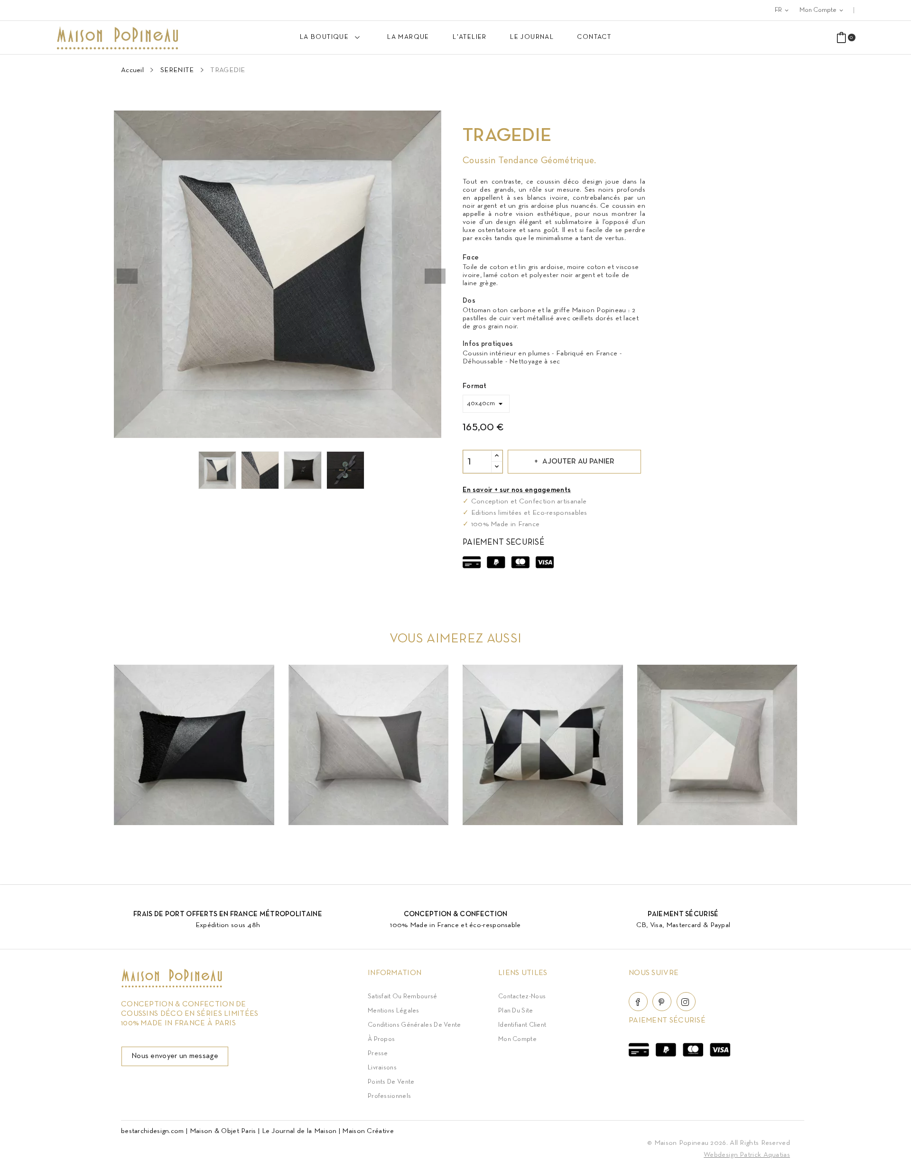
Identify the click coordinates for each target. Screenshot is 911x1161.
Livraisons (382, 1068)
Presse (378, 1053)
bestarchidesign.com (152, 1131)
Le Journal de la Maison (299, 1131)
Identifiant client (522, 1025)
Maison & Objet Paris (223, 1131)
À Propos (381, 1039)
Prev (127, 276)
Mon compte (517, 1039)
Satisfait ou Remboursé (402, 997)
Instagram (686, 1001)
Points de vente (391, 1082)
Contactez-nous (522, 997)
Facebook (638, 1001)
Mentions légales (393, 1011)
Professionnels (389, 1096)
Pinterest (661, 1001)
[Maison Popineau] (172, 985)
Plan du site (515, 1011)
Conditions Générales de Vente (414, 1025)
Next (435, 276)
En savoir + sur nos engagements (517, 490)
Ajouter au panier (578, 461)
